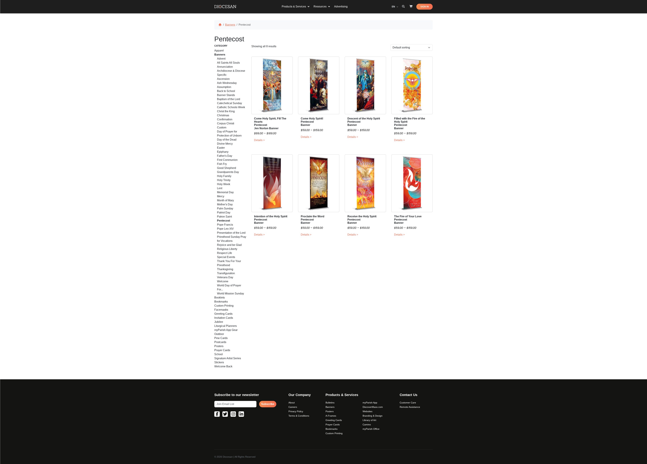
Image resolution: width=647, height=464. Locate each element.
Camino (367, 424)
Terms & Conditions (298, 415)
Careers (292, 407)
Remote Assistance (410, 407)
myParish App (370, 402)
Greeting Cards (334, 420)
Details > (259, 140)
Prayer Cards (333, 424)
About (291, 402)
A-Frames (331, 415)
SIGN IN (424, 6)
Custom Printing (334, 433)
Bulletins (330, 402)
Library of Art (369, 420)
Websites (367, 411)
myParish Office (371, 429)
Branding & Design (372, 415)
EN (394, 6)
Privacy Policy (295, 411)
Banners (230, 24)
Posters (330, 411)
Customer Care (408, 402)
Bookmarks (331, 429)
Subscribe (267, 404)
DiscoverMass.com (373, 407)
